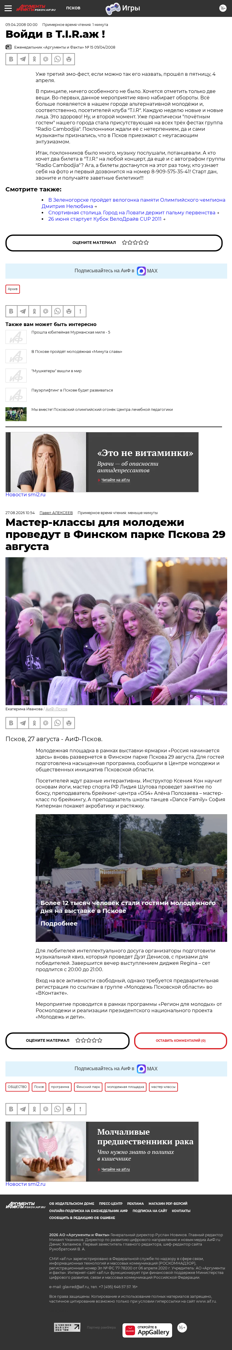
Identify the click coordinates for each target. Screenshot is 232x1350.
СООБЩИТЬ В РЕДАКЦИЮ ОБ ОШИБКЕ (82, 1218)
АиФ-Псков (56, 709)
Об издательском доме (71, 1204)
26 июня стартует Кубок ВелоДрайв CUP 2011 (105, 219)
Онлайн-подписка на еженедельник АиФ (88, 1211)
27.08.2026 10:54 (20, 512)
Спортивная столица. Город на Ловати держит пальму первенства (131, 213)
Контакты (181, 1211)
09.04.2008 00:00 (21, 24)
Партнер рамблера (101, 1327)
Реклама (135, 1204)
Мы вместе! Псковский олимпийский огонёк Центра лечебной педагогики (102, 409)
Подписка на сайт (150, 1211)
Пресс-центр (110, 1204)
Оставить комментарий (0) (181, 1041)
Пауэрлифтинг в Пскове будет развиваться (72, 390)
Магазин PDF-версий (168, 1204)
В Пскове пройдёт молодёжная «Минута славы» (76, 351)
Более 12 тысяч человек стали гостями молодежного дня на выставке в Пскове (128, 906)
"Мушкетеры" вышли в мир (56, 371)
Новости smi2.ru (25, 494)
